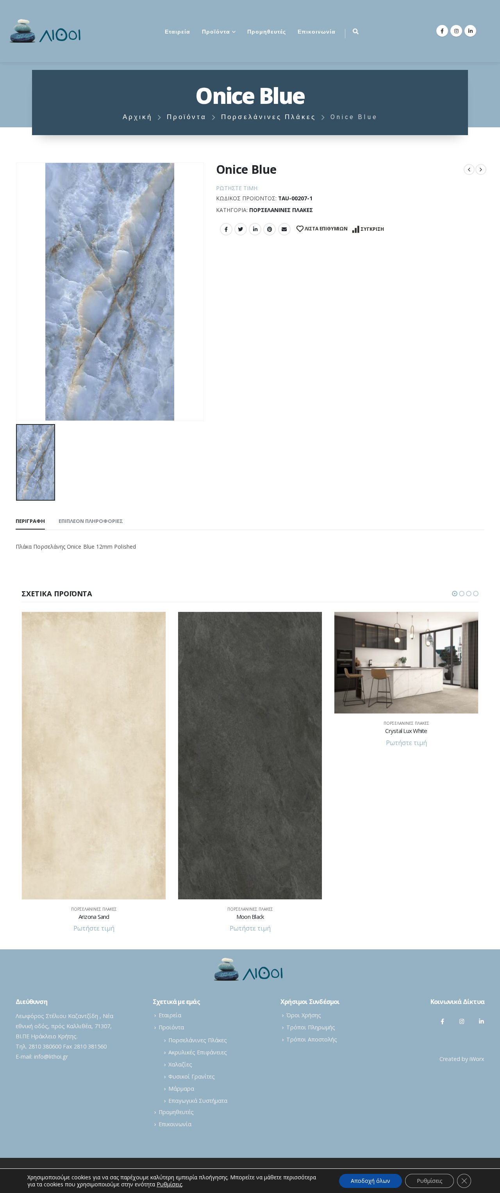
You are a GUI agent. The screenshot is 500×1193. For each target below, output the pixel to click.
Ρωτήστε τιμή (236, 188)
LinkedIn (255, 229)
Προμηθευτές (266, 32)
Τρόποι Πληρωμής (310, 1027)
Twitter (240, 229)
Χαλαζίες (180, 1064)
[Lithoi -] (47, 31)
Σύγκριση (372, 229)
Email (284, 229)
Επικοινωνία (317, 32)
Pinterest (269, 229)
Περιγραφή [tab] (30, 520)
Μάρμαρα (181, 1088)
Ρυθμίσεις (429, 1180)
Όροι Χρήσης (303, 1015)
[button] (454, 593)
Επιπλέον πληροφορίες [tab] (91, 520)
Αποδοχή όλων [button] (370, 1180)
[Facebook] (442, 31)
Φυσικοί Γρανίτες (191, 1076)
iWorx (477, 1059)
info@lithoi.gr (51, 1056)
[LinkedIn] (470, 31)
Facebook (226, 229)
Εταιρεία (177, 32)
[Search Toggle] (356, 31)
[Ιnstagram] (462, 1021)
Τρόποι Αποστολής (311, 1039)
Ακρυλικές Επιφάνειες (197, 1052)
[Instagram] (456, 31)
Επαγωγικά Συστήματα (197, 1100)
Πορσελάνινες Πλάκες (281, 210)
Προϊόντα (216, 32)
